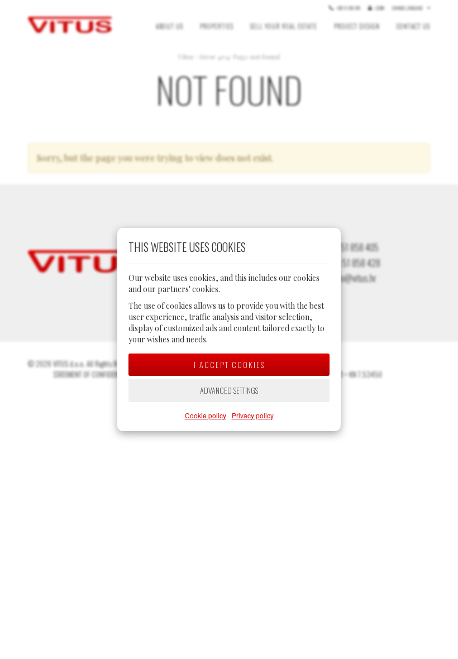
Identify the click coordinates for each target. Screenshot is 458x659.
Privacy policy (253, 415)
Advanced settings (229, 390)
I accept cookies (229, 364)
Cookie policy (205, 415)
